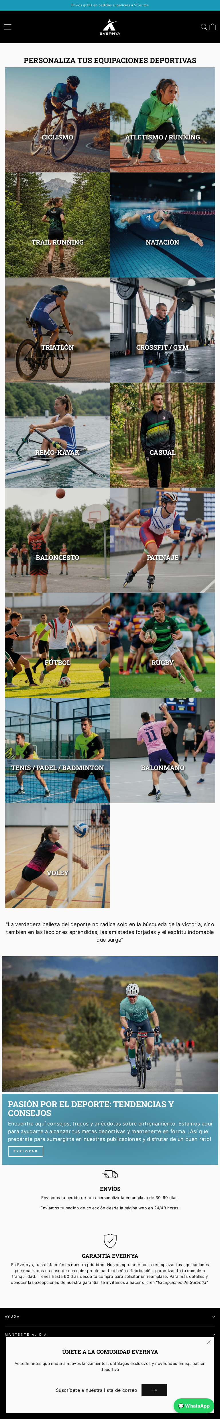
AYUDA (12, 1316)
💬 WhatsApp (194, 1406)
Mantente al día (26, 1335)
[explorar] (110, 1129)
